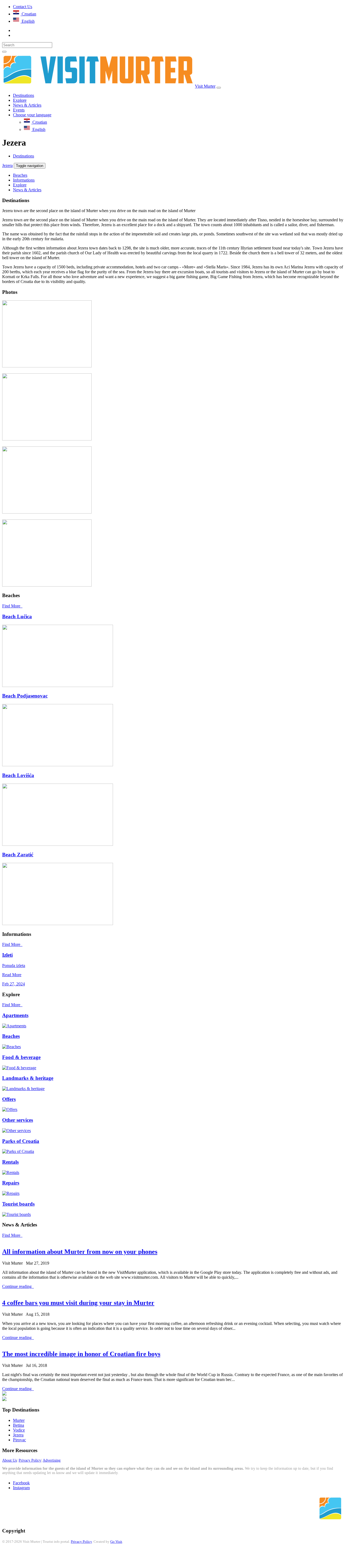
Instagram (21, 1487)
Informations (24, 180)
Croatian (28, 14)
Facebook (21, 1483)
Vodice (19, 1430)
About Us (9, 1460)
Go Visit (116, 1542)
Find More (12, 606)
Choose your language (32, 115)
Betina (18, 1425)
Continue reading (17, 1286)
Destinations (23, 95)
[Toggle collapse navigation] (219, 87)
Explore (19, 100)
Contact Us (22, 6)
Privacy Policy (30, 1460)
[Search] (4, 51)
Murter (19, 1420)
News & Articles (27, 105)
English (28, 21)
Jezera (7, 165)
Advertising (52, 1460)
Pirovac (19, 1440)
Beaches (20, 175)
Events (19, 110)
